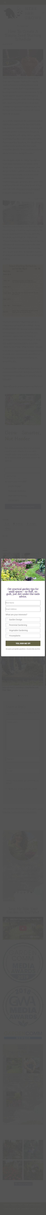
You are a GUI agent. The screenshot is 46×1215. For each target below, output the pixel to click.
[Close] (42, 562)
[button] (23, 625)
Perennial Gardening (18, 625)
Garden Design (15, 619)
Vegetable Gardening (18, 630)
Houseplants (14, 635)
